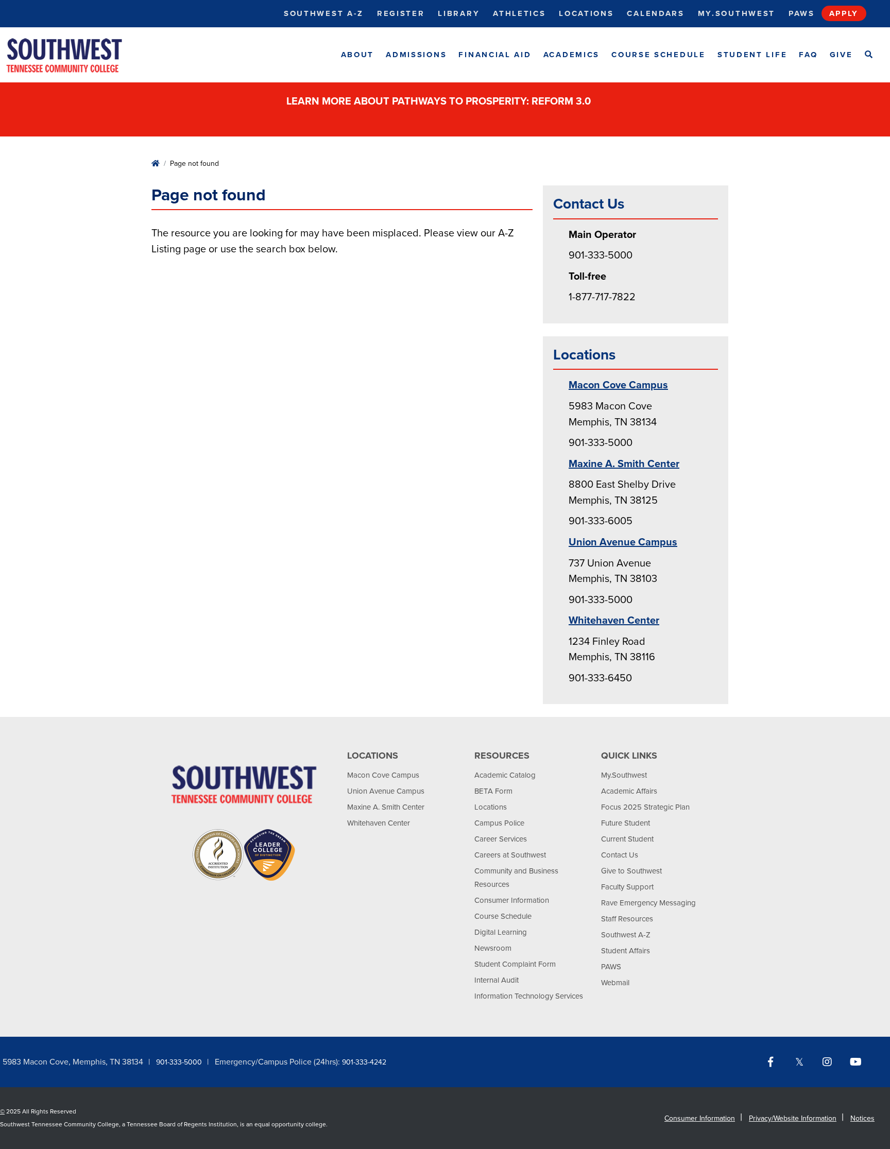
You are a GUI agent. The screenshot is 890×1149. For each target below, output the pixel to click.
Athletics (519, 13)
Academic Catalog (505, 775)
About (357, 54)
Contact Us (619, 855)
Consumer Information (511, 900)
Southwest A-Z (324, 13)
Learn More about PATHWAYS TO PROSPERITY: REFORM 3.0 (439, 101)
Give (841, 54)
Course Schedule (658, 54)
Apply (844, 13)
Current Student (627, 839)
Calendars (655, 13)
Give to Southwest (631, 871)
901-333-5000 (179, 1062)
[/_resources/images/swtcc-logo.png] (73, 54)
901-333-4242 (364, 1062)
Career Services (500, 839)
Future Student (625, 823)
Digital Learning (500, 932)
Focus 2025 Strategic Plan (645, 807)
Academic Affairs (629, 791)
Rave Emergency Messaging (648, 902)
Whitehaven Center (614, 620)
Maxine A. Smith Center (624, 464)
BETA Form (493, 791)
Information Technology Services (528, 996)
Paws (802, 13)
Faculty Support (627, 886)
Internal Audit (496, 980)
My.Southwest (736, 13)
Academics (571, 54)
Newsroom (492, 948)
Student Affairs (625, 950)
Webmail (615, 982)
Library (459, 13)
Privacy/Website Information (792, 1118)
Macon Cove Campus (618, 385)
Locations (586, 13)
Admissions (416, 54)
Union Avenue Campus (623, 542)
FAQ (808, 54)
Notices (862, 1118)
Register (401, 13)
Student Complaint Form (515, 964)
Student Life (752, 54)
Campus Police (499, 823)
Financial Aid (494, 54)
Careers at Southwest (510, 855)
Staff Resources (627, 918)
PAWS (611, 966)
